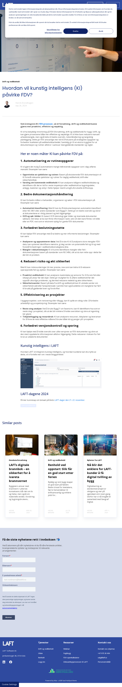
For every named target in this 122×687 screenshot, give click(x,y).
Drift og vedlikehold (28, 405)
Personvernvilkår (104, 662)
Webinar (66, 649)
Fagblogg (67, 653)
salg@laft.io (102, 658)
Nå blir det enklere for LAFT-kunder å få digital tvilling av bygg (99, 473)
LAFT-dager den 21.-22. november (69, 400)
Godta (75, 31)
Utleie (40, 653)
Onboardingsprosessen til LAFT (75, 662)
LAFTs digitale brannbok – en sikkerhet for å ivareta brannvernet (19, 473)
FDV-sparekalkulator (71, 658)
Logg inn (41, 662)
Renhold (41, 658)
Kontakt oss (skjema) (106, 649)
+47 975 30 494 (104, 653)
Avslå (101, 31)
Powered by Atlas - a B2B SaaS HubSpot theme (61, 681)
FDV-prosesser (46, 124)
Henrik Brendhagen (24, 103)
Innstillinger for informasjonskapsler (53, 31)
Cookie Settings (9, 684)
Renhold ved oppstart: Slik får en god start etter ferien (60, 471)
